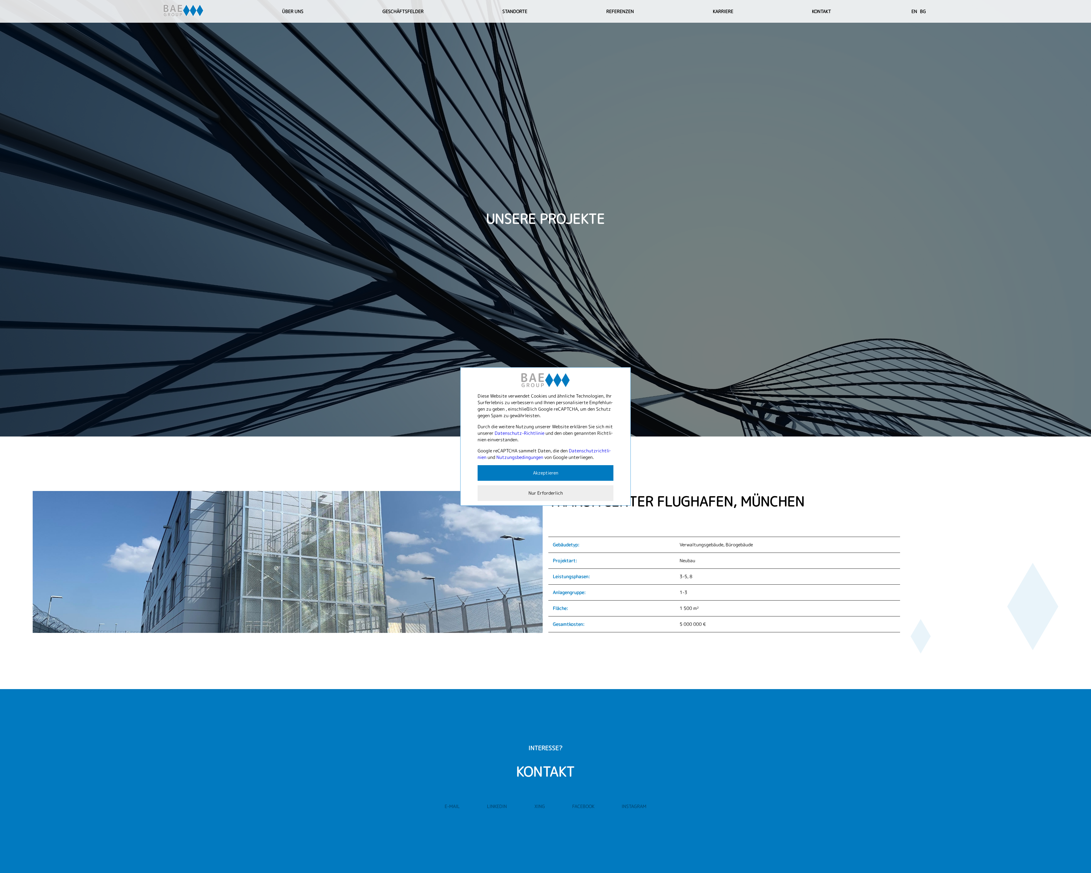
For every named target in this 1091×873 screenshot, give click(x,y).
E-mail (452, 806)
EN (914, 11)
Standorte (514, 11)
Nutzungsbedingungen (519, 457)
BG (923, 11)
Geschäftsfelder (403, 11)
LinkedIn (497, 806)
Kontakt (821, 11)
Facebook (583, 806)
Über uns (292, 11)
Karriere (723, 11)
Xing (539, 806)
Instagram (634, 806)
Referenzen (620, 11)
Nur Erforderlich (545, 493)
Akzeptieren (545, 473)
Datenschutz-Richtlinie (519, 433)
